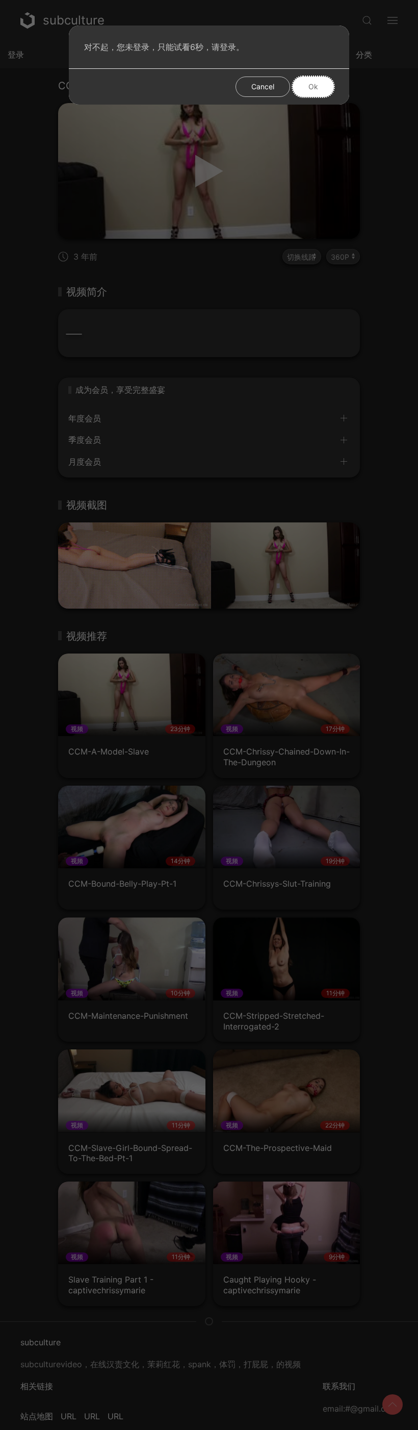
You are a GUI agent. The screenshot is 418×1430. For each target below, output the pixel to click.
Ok (313, 86)
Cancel (262, 86)
